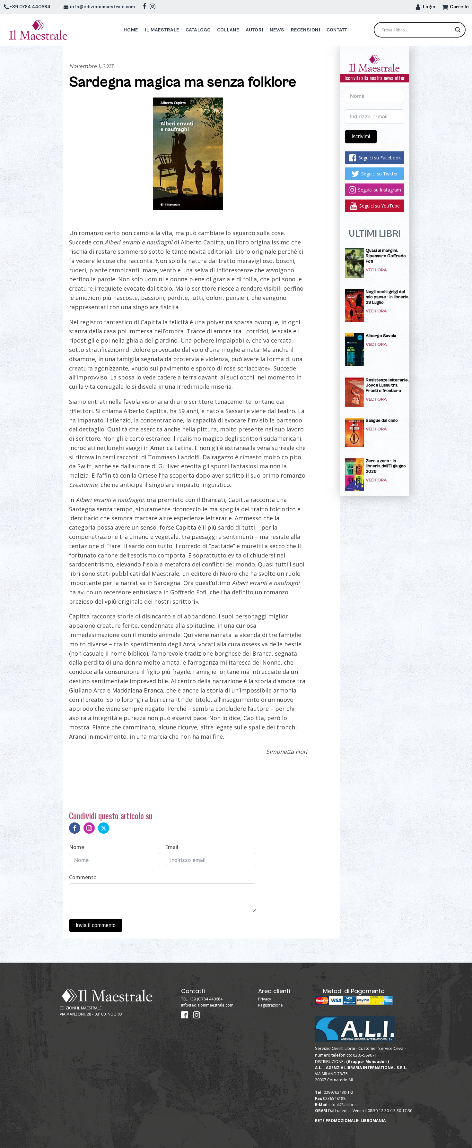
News (277, 30)
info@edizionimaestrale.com (102, 7)
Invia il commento (96, 925)
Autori (254, 30)
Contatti (338, 30)
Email (171, 847)
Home (130, 30)
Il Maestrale (161, 30)
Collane (228, 30)
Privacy (264, 999)
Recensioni (305, 30)
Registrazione (270, 1005)
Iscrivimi (361, 136)
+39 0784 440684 (30, 7)
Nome (76, 847)
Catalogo (198, 30)
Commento (83, 877)
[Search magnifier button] (457, 29)
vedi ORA (376, 270)
